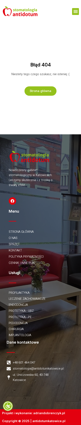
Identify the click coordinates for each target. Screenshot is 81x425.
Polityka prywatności (26, 257)
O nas (13, 238)
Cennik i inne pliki (22, 263)
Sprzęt (14, 244)
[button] (75, 11)
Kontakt (15, 250)
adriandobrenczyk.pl (49, 413)
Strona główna (21, 232)
